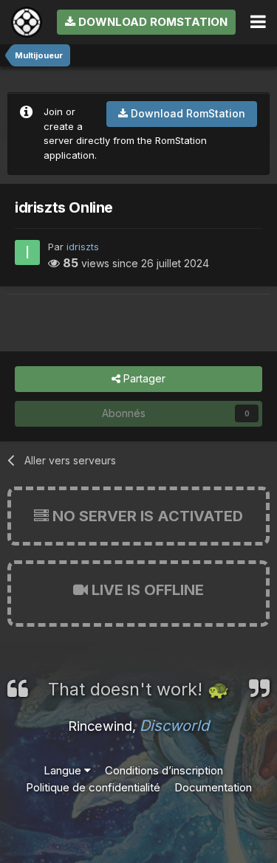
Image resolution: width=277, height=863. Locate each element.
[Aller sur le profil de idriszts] (27, 252)
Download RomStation (151, 22)
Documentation (213, 787)
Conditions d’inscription (164, 770)
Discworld (174, 726)
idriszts (82, 246)
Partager (142, 378)
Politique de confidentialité (93, 787)
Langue (64, 770)
